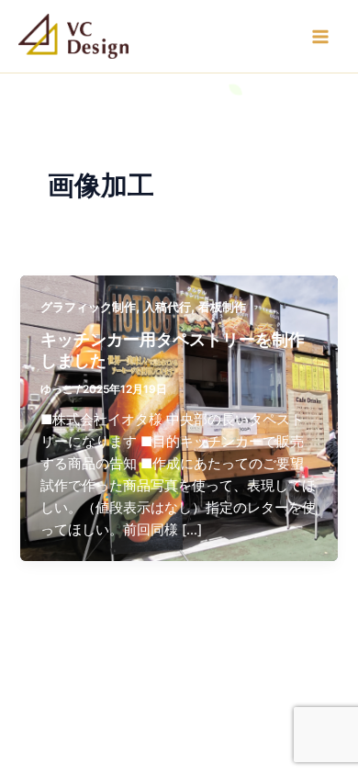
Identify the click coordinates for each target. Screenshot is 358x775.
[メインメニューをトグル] (320, 36)
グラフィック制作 (88, 307)
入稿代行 (167, 307)
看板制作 (222, 307)
